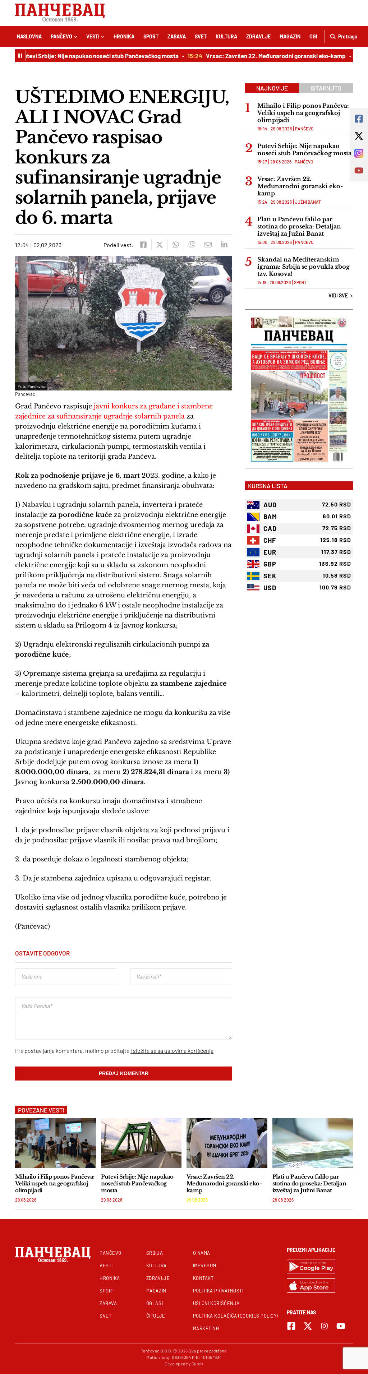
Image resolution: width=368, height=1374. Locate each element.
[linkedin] (224, 244)
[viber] (192, 244)
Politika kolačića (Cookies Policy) (235, 1316)
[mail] (208, 244)
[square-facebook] (291, 1326)
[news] (55, 1143)
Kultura (226, 36)
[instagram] (324, 1326)
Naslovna (29, 36)
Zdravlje (258, 36)
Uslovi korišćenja (216, 1303)
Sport (150, 36)
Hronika (124, 36)
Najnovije (272, 88)
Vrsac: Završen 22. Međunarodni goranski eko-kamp (265, 55)
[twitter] (159, 244)
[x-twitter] (307, 1326)
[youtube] (340, 1326)
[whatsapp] (175, 244)
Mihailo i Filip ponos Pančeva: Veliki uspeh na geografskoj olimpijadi (303, 113)
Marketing (206, 1328)
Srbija (154, 1253)
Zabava (176, 36)
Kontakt (203, 1278)
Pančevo (61, 36)
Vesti (93, 36)
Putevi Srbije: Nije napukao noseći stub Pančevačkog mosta (88, 55)
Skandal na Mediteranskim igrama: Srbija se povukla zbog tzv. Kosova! (303, 266)
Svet (201, 36)
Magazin (290, 36)
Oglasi (154, 1303)
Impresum (204, 1265)
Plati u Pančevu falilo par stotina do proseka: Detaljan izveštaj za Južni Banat (299, 226)
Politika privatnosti (218, 1291)
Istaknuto (325, 88)
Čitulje (155, 1316)
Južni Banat (308, 201)
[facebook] (143, 244)
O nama (201, 1253)
